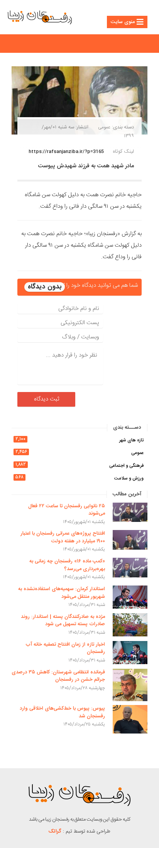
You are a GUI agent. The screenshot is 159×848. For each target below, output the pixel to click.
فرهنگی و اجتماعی (126, 465)
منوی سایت (123, 22)
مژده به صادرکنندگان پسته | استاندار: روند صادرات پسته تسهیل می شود (63, 620)
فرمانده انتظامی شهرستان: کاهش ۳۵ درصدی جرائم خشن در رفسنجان (58, 676)
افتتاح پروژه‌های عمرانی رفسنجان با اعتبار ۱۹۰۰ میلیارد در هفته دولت (62, 537)
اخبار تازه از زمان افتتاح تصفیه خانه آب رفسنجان (65, 648)
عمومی (104, 127)
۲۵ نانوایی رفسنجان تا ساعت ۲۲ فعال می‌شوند (66, 510)
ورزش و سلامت (129, 478)
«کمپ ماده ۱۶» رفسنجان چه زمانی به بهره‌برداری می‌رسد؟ (67, 565)
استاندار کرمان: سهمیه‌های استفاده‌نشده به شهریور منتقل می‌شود (61, 593)
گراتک (55, 831)
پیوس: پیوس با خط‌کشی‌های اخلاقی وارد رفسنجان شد (62, 712)
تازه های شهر (131, 440)
